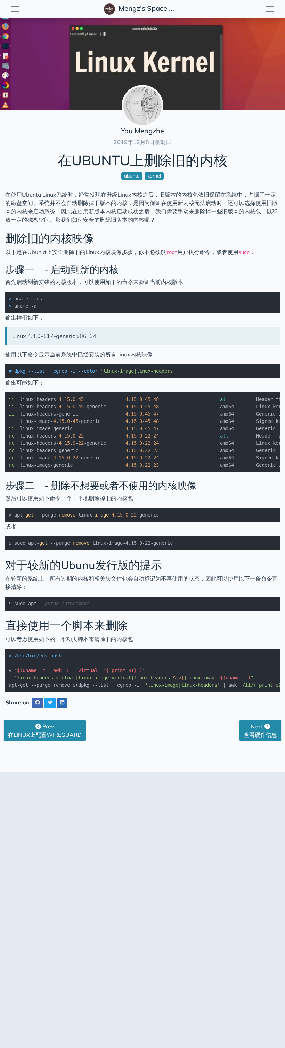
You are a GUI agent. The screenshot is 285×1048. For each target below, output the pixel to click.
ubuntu (132, 176)
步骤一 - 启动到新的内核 (71, 269)
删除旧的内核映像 (49, 238)
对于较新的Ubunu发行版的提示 (83, 565)
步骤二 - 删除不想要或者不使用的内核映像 (101, 485)
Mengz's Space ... (145, 8)
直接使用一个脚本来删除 (77, 625)
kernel (154, 176)
